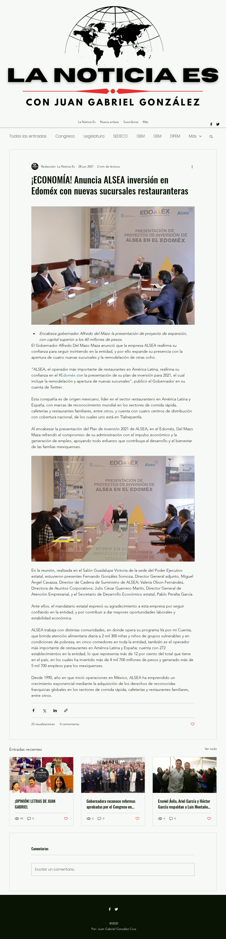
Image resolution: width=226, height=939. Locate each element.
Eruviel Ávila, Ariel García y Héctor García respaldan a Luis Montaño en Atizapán (184, 804)
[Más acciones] (192, 166)
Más (193, 136)
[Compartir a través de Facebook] (33, 710)
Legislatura (94, 136)
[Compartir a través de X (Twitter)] (44, 710)
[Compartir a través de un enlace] (66, 710)
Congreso (65, 136)
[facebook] (211, 124)
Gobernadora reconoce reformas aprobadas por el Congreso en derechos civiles (111, 804)
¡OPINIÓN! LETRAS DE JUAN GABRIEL (35, 804)
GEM (141, 136)
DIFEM (175, 136)
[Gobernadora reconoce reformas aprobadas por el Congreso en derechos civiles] (113, 775)
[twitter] (218, 124)
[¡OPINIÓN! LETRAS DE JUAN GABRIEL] (41, 775)
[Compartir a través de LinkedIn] (55, 710)
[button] (211, 136)
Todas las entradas (28, 136)
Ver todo (211, 749)
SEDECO (120, 136)
